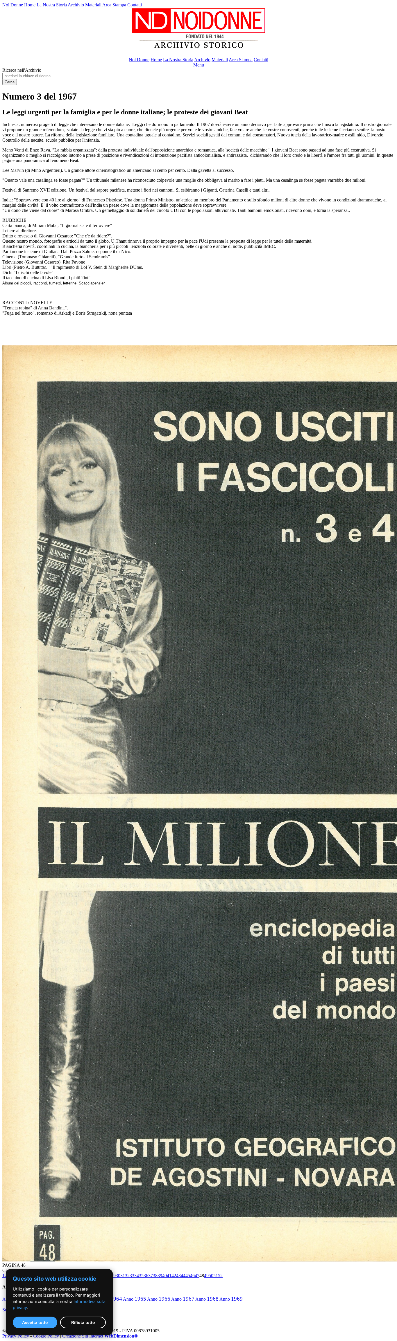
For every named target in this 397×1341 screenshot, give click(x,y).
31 (122, 1275)
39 (160, 1275)
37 (150, 1275)
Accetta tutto (35, 1322)
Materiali (93, 4)
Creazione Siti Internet (100, 1335)
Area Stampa (114, 4)
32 (127, 1275)
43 (178, 1275)
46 (192, 1275)
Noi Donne (12, 4)
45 (187, 1275)
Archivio (76, 4)
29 (113, 1275)
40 (164, 1275)
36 (146, 1275)
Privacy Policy (15, 1335)
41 (169, 1275)
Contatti (134, 4)
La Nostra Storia (52, 4)
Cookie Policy (46, 1335)
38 (155, 1275)
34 (136, 1275)
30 (118, 1275)
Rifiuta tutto (83, 1322)
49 (206, 1275)
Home (29, 4)
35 (141, 1275)
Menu (198, 64)
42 (173, 1275)
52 (220, 1275)
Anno (134, 1299)
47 (197, 1275)
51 (215, 1275)
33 (132, 1275)
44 (183, 1275)
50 (211, 1275)
